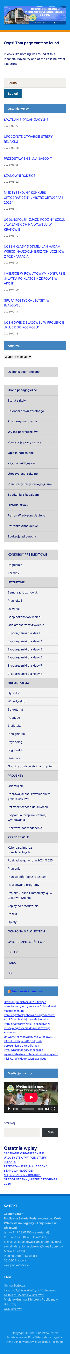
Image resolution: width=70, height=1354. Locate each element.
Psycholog (15, 742)
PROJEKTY (15, 775)
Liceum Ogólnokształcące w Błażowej (30, 1290)
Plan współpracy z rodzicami (27, 877)
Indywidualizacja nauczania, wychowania (27, 817)
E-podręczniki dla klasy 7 (25, 665)
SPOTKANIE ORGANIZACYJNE (26, 120)
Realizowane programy (23, 885)
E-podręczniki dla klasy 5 (25, 649)
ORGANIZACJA (18, 683)
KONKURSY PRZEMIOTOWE (27, 554)
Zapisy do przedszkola (23, 906)
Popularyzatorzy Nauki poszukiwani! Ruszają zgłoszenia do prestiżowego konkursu (27, 1028)
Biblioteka (14, 725)
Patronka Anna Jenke (23, 526)
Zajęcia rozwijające (21, 463)
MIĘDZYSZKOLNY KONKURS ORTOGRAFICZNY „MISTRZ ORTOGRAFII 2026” (33, 197)
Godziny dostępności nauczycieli (30, 766)
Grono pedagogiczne (22, 390)
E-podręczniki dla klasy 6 (25, 657)
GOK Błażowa (13, 1309)
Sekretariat (15, 709)
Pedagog (14, 717)
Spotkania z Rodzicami (23, 494)
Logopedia (15, 750)
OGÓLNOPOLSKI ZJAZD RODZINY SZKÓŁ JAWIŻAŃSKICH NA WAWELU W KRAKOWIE (34, 224)
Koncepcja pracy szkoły (24, 442)
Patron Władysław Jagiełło (26, 515)
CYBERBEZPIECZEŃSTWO (26, 942)
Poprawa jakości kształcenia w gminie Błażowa (29, 796)
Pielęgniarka (16, 734)
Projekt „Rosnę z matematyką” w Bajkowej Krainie (30, 895)
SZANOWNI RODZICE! (20, 176)
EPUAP (13, 952)
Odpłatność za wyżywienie (26, 625)
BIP (10, 973)
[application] (31, 1097)
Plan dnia (14, 868)
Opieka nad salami (21, 453)
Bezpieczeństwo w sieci (24, 617)
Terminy (13, 573)
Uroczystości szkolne (23, 473)
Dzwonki (14, 609)
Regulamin (15, 565)
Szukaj (9, 1123)
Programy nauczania (22, 421)
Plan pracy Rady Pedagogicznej (30, 484)
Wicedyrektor (17, 701)
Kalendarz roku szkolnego (26, 411)
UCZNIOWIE (16, 582)
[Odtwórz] (9, 1109)
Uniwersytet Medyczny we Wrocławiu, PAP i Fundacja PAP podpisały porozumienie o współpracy (28, 1041)
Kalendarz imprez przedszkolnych (20, 850)
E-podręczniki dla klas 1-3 (25, 633)
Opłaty (12, 922)
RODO (12, 963)
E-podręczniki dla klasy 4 (25, 641)
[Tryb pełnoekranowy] (53, 1109)
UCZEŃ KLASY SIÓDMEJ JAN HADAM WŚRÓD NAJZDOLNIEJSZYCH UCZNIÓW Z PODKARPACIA (34, 251)
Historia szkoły (18, 505)
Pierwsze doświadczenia (25, 828)
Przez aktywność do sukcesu (28, 807)
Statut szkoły (17, 400)
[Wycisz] (47, 1109)
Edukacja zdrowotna (22, 536)
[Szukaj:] (35, 83)
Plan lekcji (15, 600)
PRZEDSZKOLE (18, 837)
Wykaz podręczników (23, 432)
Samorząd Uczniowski (23, 592)
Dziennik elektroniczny (24, 372)
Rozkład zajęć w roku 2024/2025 (30, 860)
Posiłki (12, 914)
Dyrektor (14, 693)
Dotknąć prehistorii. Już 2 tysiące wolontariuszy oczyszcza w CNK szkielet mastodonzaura (30, 1006)
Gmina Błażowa (14, 1285)
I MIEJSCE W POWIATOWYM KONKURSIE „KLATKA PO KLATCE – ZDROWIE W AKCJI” (34, 278)
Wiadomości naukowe (27, 991)
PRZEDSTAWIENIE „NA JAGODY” (28, 158)
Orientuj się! (16, 786)
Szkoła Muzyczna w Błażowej (24, 1295)
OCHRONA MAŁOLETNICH (26, 931)
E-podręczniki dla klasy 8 (25, 674)
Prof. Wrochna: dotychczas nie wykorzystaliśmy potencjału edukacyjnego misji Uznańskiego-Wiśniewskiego (31, 1054)
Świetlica (14, 758)
